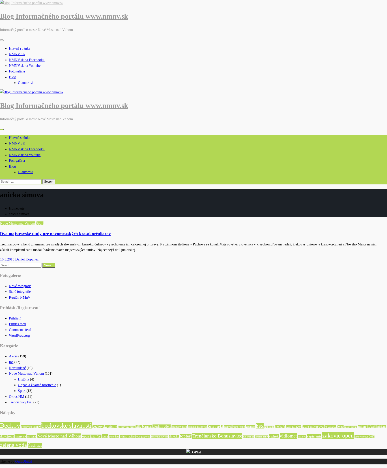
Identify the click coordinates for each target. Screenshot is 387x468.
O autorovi (25, 83)
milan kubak (367, 426)
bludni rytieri (162, 426)
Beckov (10, 425)
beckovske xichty (104, 426)
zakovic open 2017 (364, 436)
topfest (185, 436)
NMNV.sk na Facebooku (27, 60)
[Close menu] (2, 40)
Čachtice (35, 445)
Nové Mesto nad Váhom (17, 223)
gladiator (250, 426)
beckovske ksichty (31, 426)
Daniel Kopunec (27, 259)
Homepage (16, 208)
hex (260, 426)
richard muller (127, 436)
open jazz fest (91, 436)
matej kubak (350, 427)
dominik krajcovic (197, 426)
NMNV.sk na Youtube (25, 66)
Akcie (13, 356)
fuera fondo (238, 426)
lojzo (340, 426)
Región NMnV (19, 297)
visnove (302, 436)
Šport (39, 223)
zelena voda (13, 445)
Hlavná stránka (19, 48)
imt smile (269, 427)
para (105, 436)
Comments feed (20, 330)
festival (228, 426)
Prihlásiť (15, 318)
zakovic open (338, 435)
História (23, 379)
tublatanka (248, 436)
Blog (12, 77)
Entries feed (17, 324)
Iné (11, 362)
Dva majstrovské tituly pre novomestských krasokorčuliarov (55, 233)
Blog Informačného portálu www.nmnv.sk (64, 16)
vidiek (274, 436)
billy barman (143, 426)
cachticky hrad (179, 426)
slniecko (174, 436)
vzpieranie (314, 436)
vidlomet (288, 436)
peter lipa (114, 436)
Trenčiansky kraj (20, 402)
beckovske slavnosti (66, 425)
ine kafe (280, 426)
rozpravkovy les (159, 436)
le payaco (330, 426)
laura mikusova (313, 426)
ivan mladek (293, 426)
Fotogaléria (17, 71)
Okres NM (16, 396)
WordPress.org (19, 335)
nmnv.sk (20, 436)
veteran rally (261, 436)
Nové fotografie (20, 286)
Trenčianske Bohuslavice (217, 436)
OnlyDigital (23, 461)
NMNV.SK (17, 54)
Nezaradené (17, 368)
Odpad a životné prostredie (37, 385)
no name (31, 436)
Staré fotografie (20, 291)
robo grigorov (142, 436)
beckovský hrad (126, 427)
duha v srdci (215, 426)
